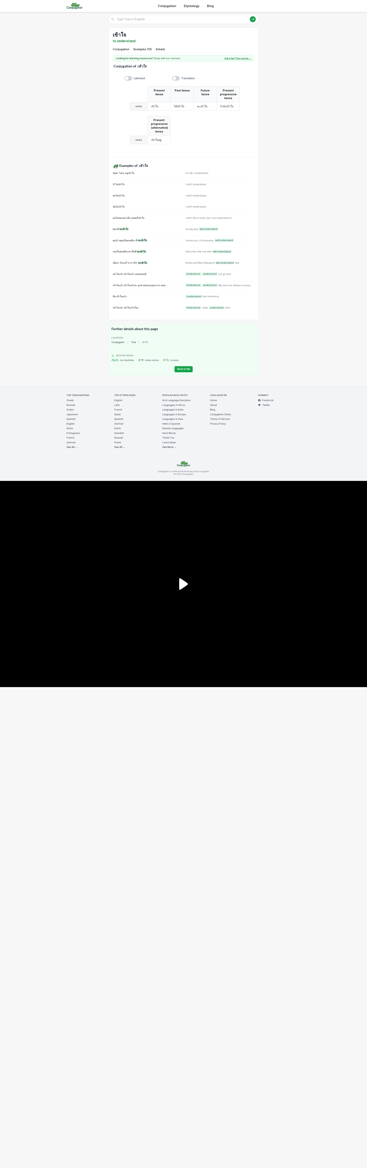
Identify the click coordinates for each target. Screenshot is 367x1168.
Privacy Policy (218, 423)
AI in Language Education (176, 400)
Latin (117, 405)
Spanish (71, 419)
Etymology (191, 6)
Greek (70, 400)
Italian (117, 414)
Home (213, 400)
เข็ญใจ (122, 360)
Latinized (139, 78)
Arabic (70, 409)
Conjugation (167, 6)
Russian (71, 405)
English (71, 423)
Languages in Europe (174, 414)
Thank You (168, 437)
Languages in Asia (172, 419)
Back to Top (183, 369)
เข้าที (148, 360)
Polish (117, 442)
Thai (133, 342)
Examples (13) (142, 49)
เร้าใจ (171, 360)
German (71, 442)
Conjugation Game (220, 414)
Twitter (266, 405)
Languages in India (172, 409)
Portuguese (73, 433)
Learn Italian (169, 442)
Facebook (268, 400)
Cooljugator (118, 342)
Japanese (72, 414)
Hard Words (169, 433)
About (213, 405)
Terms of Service (220, 419)
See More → (169, 447)
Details (160, 49)
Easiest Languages (173, 428)
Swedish (119, 433)
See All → (72, 447)
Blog (210, 6)
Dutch (70, 428)
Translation (188, 78)
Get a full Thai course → (237, 58)
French (70, 437)
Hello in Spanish (171, 423)
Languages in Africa (173, 405)
